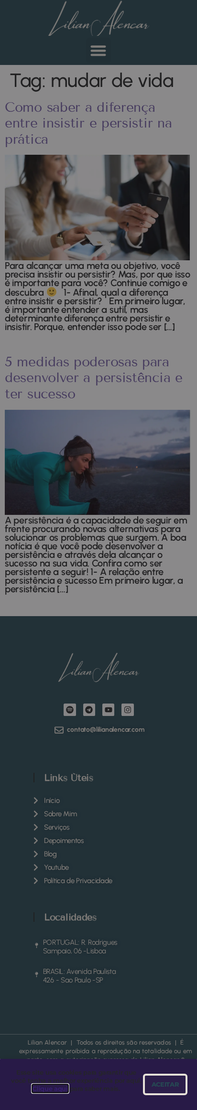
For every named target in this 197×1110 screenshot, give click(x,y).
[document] (98, 555)
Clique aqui (50, 1088)
